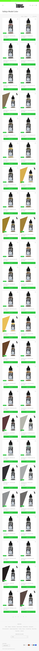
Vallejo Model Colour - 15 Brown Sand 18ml (27, 333)
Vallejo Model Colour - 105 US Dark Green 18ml (9, 60)
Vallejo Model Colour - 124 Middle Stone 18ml (9, 209)
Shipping (9, 626)
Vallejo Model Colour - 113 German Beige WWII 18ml (28, 110)
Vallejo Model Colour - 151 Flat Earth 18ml (9, 358)
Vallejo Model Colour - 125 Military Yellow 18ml (27, 209)
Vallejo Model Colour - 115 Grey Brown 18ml (9, 135)
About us (23, 628)
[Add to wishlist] (17, 19)
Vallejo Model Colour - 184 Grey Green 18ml (27, 533)
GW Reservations (25, 626)
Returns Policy (34, 628)
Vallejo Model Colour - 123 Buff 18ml (26, 184)
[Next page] (26, 617)
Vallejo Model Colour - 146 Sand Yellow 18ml (9, 333)
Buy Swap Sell (31, 626)
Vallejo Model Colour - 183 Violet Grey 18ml (9, 533)
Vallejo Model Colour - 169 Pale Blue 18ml (9, 457)
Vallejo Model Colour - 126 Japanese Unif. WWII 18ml (10, 234)
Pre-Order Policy (28, 628)
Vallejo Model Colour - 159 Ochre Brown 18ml (27, 383)
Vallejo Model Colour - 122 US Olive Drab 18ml (9, 184)
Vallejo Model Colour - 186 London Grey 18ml (9, 558)
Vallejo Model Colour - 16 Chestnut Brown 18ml (9, 408)
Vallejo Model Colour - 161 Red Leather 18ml (27, 408)
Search (6, 626)
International (14, 626)
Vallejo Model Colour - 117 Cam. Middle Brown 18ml (28, 135)
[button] (3, 5)
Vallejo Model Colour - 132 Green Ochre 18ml (27, 234)
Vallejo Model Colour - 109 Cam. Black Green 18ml (28, 85)
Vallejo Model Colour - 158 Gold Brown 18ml (9, 383)
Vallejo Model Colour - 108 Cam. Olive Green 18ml (10, 85)
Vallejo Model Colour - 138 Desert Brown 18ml (27, 259)
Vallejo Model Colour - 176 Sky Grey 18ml (26, 482)
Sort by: (22, 16)
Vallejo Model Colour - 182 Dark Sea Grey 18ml (27, 508)
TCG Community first (5, 628)
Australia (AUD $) (5, 645)
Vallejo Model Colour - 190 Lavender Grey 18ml (27, 558)
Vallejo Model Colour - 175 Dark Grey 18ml (9, 482)
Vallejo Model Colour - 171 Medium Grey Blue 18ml (28, 457)
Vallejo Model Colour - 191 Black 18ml (8, 583)
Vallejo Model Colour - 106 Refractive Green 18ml (28, 60)
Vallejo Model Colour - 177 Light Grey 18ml (9, 508)
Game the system (19, 626)
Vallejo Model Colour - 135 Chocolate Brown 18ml (10, 259)
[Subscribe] (27, 637)
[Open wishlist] (34, 5)
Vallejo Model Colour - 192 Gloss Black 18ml (27, 583)
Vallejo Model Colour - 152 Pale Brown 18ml (27, 358)
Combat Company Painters (14, 628)
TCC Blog (20, 628)
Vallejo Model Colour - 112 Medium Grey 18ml (9, 110)
